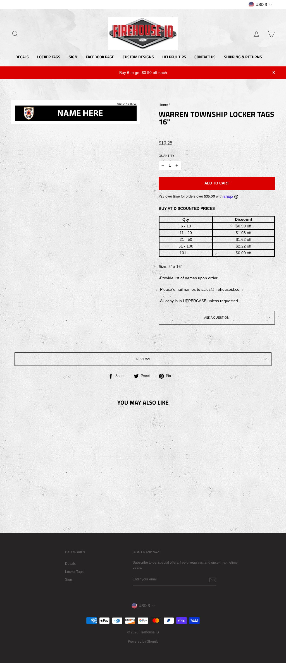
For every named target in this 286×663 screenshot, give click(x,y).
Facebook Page (100, 57)
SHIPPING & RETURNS (243, 57)
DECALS (22, 57)
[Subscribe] (212, 579)
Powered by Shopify (143, 641)
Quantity (166, 155)
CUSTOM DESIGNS (138, 57)
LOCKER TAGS (48, 57)
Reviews (143, 359)
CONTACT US (205, 57)
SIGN (73, 57)
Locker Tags (74, 572)
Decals (70, 564)
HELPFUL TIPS (174, 57)
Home (163, 105)
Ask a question (216, 317)
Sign (68, 580)
